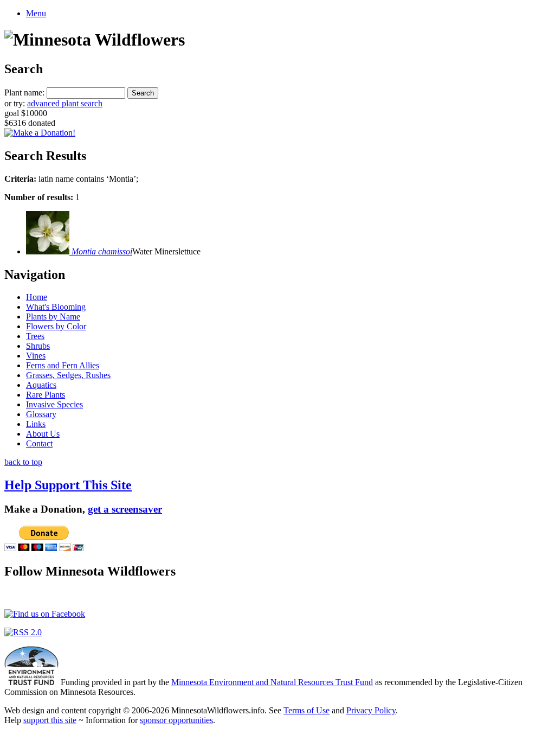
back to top (23, 462)
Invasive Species (54, 404)
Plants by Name (53, 316)
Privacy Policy (371, 710)
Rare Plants (45, 394)
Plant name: (24, 92)
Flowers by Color (56, 326)
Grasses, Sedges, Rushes (68, 375)
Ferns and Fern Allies (62, 365)
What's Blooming (56, 306)
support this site (49, 720)
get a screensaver (125, 509)
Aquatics (41, 384)
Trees (35, 336)
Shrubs (38, 345)
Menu (36, 13)
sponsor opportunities (176, 720)
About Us (43, 433)
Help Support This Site (68, 485)
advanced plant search (64, 103)
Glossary (41, 414)
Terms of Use (306, 710)
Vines (36, 355)
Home (36, 297)
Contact (39, 443)
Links (36, 424)
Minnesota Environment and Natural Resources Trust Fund (272, 682)
